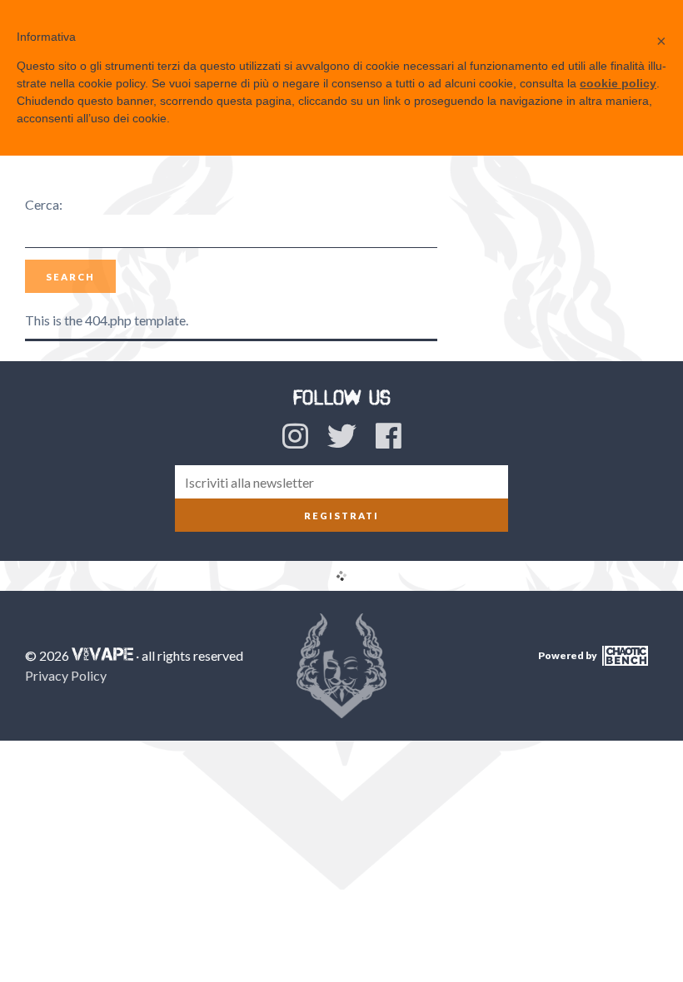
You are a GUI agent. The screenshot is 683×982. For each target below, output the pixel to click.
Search (70, 276)
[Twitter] (341, 435)
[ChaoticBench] (623, 662)
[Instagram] (295, 435)
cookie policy (618, 83)
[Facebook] (388, 435)
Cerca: (43, 204)
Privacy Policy (66, 675)
